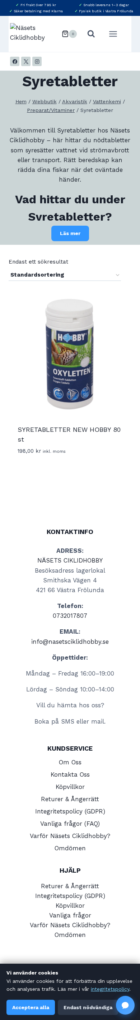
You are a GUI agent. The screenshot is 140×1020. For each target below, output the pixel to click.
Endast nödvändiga (88, 1007)
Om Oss (70, 762)
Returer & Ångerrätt (70, 799)
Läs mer (70, 233)
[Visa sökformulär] (91, 34)
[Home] (21, 102)
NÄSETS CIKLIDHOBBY (70, 560)
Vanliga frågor (70, 915)
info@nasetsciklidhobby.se (70, 641)
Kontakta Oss (70, 774)
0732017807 (70, 615)
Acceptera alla (30, 1007)
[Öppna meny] (117, 33)
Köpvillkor (70, 786)
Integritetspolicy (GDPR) (70, 811)
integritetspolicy (110, 989)
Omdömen (70, 848)
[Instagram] (37, 61)
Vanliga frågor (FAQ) (70, 823)
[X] (26, 61)
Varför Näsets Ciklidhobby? (70, 835)
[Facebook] (14, 61)
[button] (125, 1005)
